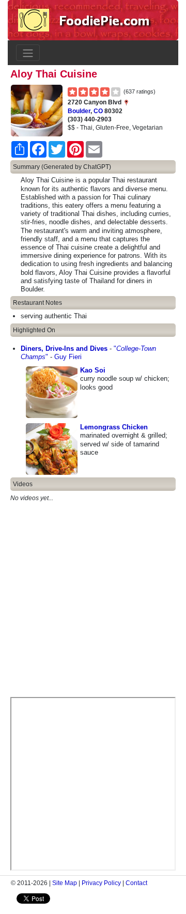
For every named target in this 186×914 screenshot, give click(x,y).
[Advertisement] (93, 604)
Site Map (64, 883)
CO (98, 111)
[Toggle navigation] (28, 52)
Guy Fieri (68, 357)
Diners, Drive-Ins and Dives (64, 348)
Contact (136, 883)
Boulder (79, 111)
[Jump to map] (126, 102)
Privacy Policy (101, 883)
